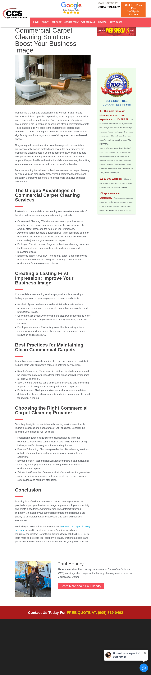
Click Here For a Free (133, 10)
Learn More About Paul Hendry (81, 586)
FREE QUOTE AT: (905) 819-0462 (95, 612)
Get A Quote (116, 22)
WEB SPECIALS (88, 22)
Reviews (102, 22)
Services (56, 22)
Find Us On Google (88, 655)
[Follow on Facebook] (119, 641)
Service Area (71, 22)
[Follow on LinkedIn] (125, 641)
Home (35, 22)
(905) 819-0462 (109, 7)
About (45, 22)
